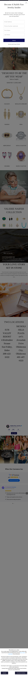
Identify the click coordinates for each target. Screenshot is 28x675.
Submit (14, 40)
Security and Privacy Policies (14, 44)
